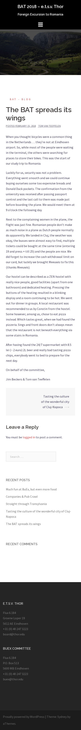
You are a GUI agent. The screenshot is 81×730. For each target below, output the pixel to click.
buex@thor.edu (13, 679)
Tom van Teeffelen (49, 126)
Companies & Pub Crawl (22, 496)
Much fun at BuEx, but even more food (31, 489)
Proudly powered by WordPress (23, 717)
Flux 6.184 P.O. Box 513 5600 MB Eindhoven (16, 663)
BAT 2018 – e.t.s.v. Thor (40, 6)
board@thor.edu (14, 634)
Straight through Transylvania (26, 504)
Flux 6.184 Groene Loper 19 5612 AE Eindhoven (15, 618)
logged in (29, 437)
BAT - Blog (20, 99)
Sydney (62, 717)
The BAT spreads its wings (23, 524)
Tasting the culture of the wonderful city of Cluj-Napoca (55, 401)
